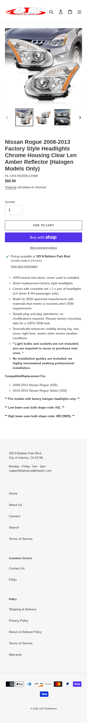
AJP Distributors (48, 708)
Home (13, 493)
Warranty (15, 654)
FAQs (13, 579)
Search (14, 527)
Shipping (10, 187)
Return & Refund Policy (25, 632)
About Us (15, 505)
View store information (24, 266)
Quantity (10, 202)
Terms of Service (21, 539)
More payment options (43, 247)
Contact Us (17, 568)
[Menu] (79, 11)
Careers (14, 516)
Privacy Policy (18, 620)
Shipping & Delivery (22, 609)
